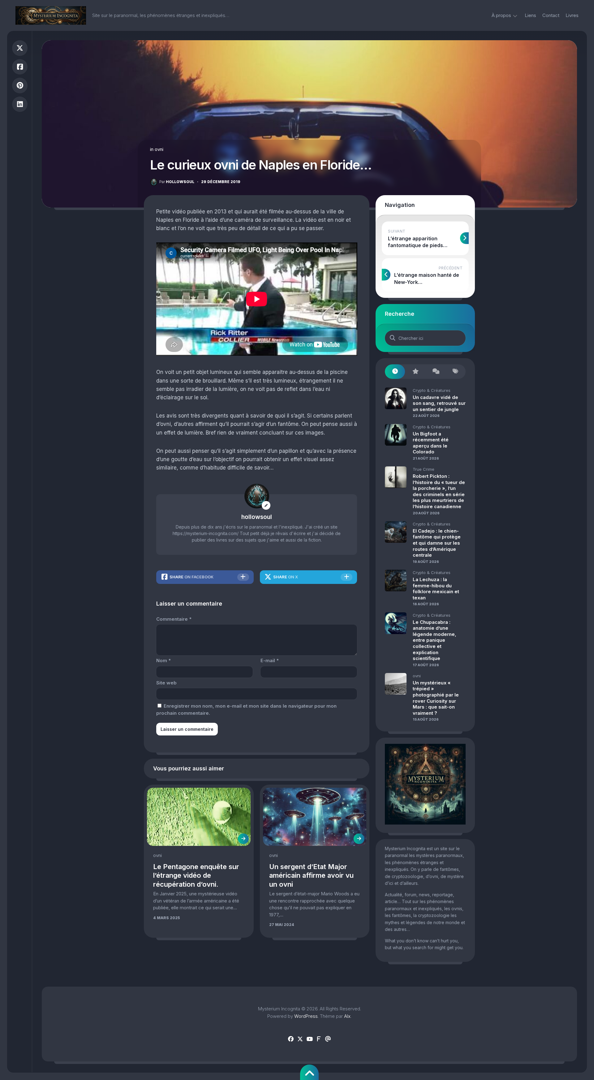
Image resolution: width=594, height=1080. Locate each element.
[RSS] (318, 1039)
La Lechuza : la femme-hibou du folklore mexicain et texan (436, 588)
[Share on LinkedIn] (20, 104)
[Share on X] (20, 48)
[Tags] (456, 371)
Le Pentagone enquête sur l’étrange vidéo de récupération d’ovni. (196, 875)
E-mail (269, 660)
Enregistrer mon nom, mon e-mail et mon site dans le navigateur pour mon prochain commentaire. (246, 709)
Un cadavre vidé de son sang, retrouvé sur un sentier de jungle (439, 403)
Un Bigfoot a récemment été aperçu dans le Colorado (431, 443)
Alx (347, 1016)
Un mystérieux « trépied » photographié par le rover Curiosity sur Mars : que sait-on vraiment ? (436, 698)
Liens (530, 15)
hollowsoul (176, 181)
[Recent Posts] (395, 371)
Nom (163, 660)
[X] (300, 1039)
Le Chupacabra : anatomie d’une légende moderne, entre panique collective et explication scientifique (434, 640)
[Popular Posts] (415, 371)
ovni (159, 149)
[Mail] (328, 1039)
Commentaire (174, 619)
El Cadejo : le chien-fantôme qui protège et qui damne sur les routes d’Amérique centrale (437, 543)
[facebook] (291, 1039)
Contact (550, 15)
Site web (166, 683)
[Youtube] (309, 1039)
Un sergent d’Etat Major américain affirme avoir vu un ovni (311, 875)
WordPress (306, 1016)
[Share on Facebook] (20, 67)
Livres (572, 15)
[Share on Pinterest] (20, 85)
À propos (501, 15)
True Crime (423, 469)
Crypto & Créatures (431, 390)
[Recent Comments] (435, 371)
